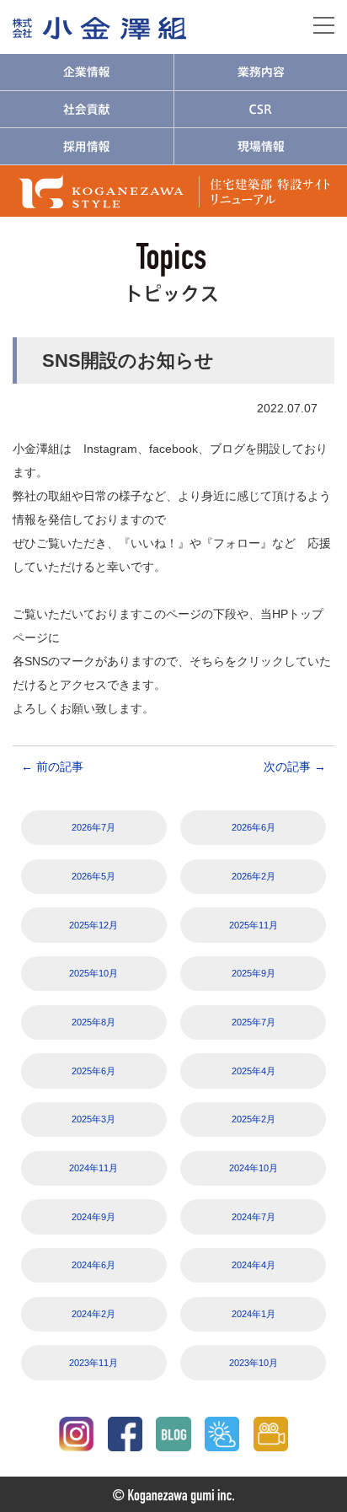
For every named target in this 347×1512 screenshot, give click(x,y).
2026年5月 (93, 876)
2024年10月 (253, 1168)
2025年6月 (93, 1071)
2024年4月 (253, 1265)
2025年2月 (253, 1119)
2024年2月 (93, 1314)
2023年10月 (253, 1363)
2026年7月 (93, 827)
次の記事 (295, 766)
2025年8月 (93, 1022)
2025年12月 (93, 925)
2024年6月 (93, 1265)
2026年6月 (253, 827)
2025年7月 (253, 1022)
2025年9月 (253, 973)
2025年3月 (93, 1119)
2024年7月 (253, 1217)
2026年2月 (253, 876)
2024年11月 (93, 1168)
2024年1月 (253, 1314)
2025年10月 (93, 973)
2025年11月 (253, 925)
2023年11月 (93, 1363)
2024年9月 (93, 1217)
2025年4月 (253, 1071)
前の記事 (52, 766)
